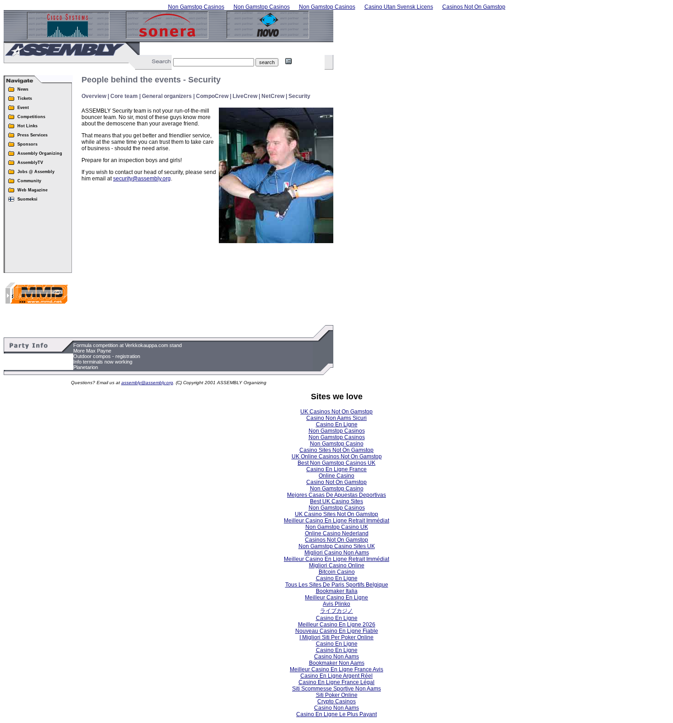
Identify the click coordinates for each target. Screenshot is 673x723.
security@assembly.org (142, 178)
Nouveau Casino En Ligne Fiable (336, 631)
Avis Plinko (336, 604)
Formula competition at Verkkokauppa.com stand (127, 345)
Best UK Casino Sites (336, 501)
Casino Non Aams (336, 656)
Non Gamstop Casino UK (336, 527)
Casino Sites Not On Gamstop (336, 450)
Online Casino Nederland (337, 533)
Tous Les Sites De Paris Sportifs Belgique (336, 585)
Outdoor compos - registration (106, 356)
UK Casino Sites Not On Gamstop (336, 514)
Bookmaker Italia (337, 591)
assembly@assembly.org (147, 382)
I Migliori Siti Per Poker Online (336, 637)
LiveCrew (245, 96)
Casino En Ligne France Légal (336, 682)
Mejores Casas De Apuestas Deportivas (336, 495)
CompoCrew (212, 96)
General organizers (167, 96)
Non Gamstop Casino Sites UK (337, 546)
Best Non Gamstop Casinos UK (336, 463)
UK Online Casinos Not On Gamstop (337, 456)
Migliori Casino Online (336, 565)
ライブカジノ (336, 611)
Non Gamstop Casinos (196, 7)
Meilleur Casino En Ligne (336, 597)
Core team (124, 96)
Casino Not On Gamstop (336, 482)
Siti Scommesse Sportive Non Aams (336, 688)
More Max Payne (92, 350)
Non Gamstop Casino (337, 443)
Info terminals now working (102, 361)
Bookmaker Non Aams (336, 663)
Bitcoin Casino (337, 572)
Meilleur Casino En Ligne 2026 (336, 624)
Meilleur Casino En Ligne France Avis (336, 669)
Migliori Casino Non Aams (336, 552)
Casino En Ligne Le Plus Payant (336, 714)
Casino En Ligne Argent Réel (336, 676)
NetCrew (272, 96)
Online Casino (336, 476)
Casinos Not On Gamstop (473, 7)
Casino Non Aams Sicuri (336, 418)
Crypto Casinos (336, 701)
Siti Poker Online (337, 695)
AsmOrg (172, 48)
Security (299, 96)
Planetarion (85, 367)
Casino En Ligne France (336, 469)
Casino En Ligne (337, 424)
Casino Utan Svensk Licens (398, 7)
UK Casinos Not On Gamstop (336, 411)
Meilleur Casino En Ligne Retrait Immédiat (336, 520)
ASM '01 (149, 48)
